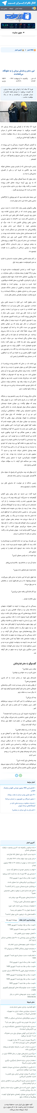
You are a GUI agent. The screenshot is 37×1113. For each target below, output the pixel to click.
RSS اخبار (30, 50)
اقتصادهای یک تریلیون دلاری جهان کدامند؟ (20, 914)
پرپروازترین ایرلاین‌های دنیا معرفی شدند (21, 882)
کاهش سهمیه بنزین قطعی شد (24, 933)
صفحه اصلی (18, 8)
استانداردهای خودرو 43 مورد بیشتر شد (22, 897)
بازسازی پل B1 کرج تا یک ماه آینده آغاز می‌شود (19, 874)
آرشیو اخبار (18, 50)
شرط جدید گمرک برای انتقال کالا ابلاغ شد (21, 854)
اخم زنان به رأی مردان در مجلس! (23, 810)
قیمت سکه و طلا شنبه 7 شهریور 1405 (22, 983)
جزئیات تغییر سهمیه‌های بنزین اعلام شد (21, 944)
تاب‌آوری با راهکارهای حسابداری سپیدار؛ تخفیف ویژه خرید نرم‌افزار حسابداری (19, 1068)
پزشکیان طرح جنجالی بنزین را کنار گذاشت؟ (20, 886)
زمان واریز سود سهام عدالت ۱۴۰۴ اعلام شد (21, 858)
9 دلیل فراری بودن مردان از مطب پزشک (20, 794)
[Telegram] (16, 776)
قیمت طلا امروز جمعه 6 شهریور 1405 (22, 929)
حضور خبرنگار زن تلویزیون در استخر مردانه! (19, 799)
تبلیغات (11, 8)
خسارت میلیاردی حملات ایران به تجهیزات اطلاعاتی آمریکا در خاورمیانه (21, 1012)
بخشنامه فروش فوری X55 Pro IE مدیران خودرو (18, 970)
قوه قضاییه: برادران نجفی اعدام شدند (22, 1007)
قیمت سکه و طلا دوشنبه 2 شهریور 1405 (21, 925)
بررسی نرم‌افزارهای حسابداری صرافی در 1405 (19, 1018)
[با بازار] (18, 26)
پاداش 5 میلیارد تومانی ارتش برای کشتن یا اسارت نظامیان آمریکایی (21, 1075)
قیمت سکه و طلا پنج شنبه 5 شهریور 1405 (20, 979)
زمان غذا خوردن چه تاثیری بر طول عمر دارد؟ (20, 1022)
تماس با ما (4, 8)
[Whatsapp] (20, 776)
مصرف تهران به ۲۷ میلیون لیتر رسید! (22, 910)
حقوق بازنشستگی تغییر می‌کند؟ (24, 901)
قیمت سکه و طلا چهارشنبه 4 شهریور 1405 (20, 975)
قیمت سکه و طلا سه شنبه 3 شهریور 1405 (20, 966)
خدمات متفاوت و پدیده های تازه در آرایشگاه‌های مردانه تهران (22, 804)
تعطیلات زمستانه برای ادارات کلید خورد (22, 906)
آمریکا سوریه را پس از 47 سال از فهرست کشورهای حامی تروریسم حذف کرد (21, 1041)
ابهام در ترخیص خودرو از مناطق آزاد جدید (21, 869)
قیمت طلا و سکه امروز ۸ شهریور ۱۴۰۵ (22, 878)
